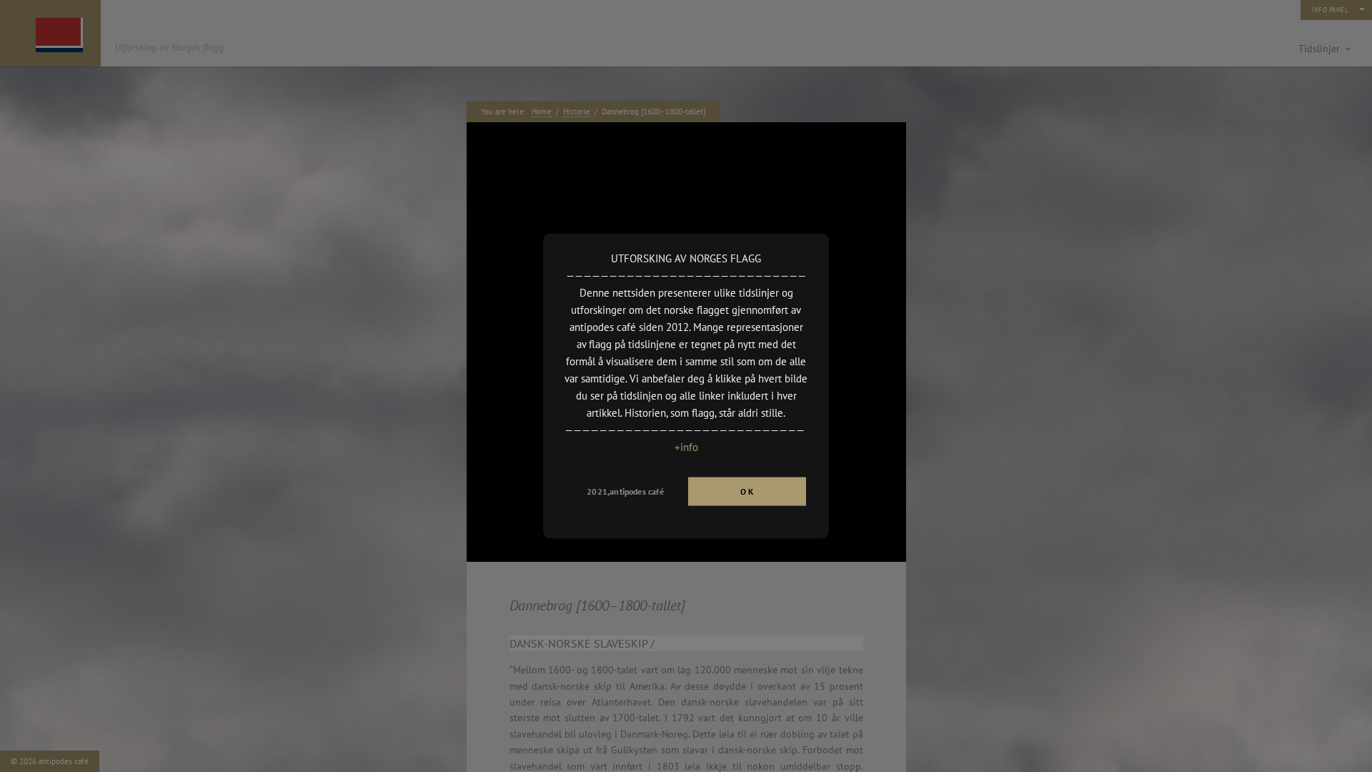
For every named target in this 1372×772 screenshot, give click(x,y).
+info (686, 447)
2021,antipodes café (625, 491)
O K (747, 491)
